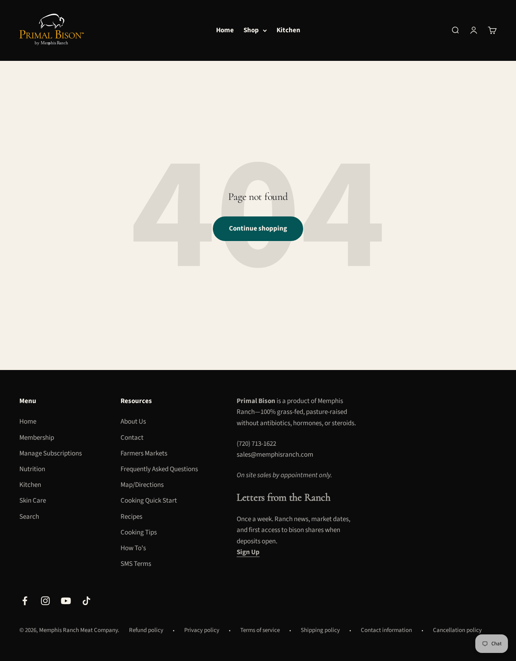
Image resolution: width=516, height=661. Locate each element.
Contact (132, 438)
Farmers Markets (144, 453)
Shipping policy (320, 630)
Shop (251, 30)
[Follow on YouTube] (65, 600)
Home (225, 30)
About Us (133, 421)
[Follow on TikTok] (86, 600)
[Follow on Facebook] (24, 600)
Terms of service (260, 630)
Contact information (386, 630)
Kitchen (288, 30)
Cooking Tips (139, 532)
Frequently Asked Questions (159, 469)
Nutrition (32, 469)
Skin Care (32, 500)
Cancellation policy (457, 630)
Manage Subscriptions (50, 453)
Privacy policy (201, 630)
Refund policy (146, 630)
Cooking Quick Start (149, 500)
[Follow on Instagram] (45, 600)
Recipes (131, 517)
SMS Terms (136, 564)
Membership (36, 438)
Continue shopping (258, 228)
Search (29, 517)
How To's (133, 548)
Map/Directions (142, 485)
